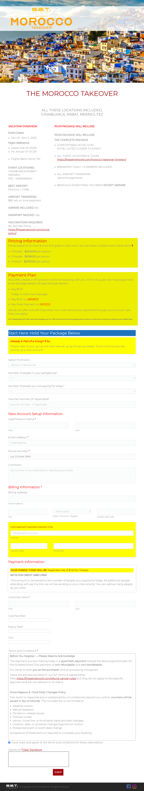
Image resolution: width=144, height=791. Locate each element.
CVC (11, 637)
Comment (14, 465)
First (10, 430)
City (10, 517)
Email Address (18, 437)
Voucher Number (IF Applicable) (28, 399)
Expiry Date (15, 626)
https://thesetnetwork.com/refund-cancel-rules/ (46, 678)
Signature (15, 749)
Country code (17, 551)
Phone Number (19, 451)
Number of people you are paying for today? (36, 386)
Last (77, 430)
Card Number (17, 615)
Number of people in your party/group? (32, 373)
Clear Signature (32, 749)
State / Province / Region (65, 516)
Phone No (59, 551)
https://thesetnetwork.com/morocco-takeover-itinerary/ (91, 159)
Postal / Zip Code (105, 517)
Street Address (15, 503)
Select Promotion (19, 360)
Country (14, 537)
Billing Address (17, 492)
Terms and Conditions (23, 650)
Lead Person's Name (22, 419)
